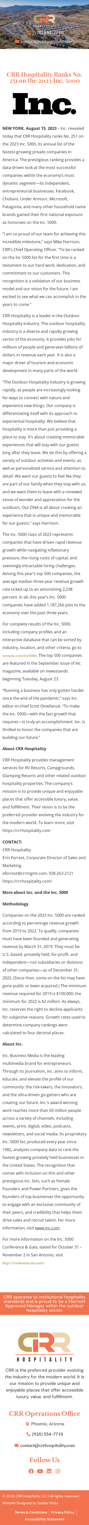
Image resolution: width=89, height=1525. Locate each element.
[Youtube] (40, 1471)
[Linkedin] (49, 1471)
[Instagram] (58, 1471)
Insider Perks (48, 1503)
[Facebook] (31, 1471)
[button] (44, 55)
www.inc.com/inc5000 (19, 655)
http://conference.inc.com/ (23, 1263)
